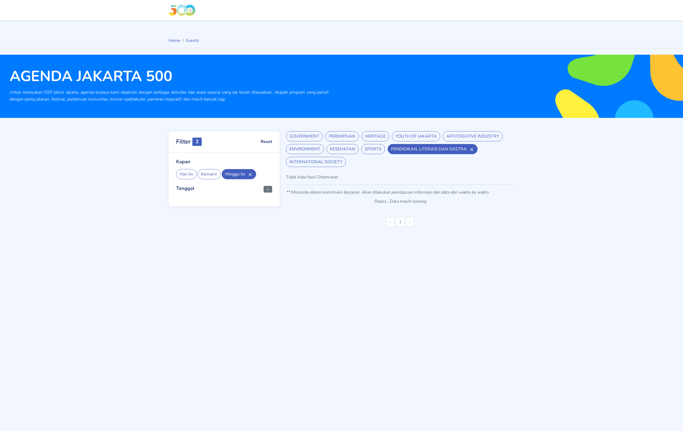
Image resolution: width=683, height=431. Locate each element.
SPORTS (373, 149)
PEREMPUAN (342, 136)
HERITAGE (375, 136)
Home (174, 40)
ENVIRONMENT (304, 149)
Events (192, 40)
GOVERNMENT (304, 136)
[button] (268, 189)
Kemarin (209, 174)
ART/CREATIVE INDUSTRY (472, 136)
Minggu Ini (235, 174)
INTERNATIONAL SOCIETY (315, 162)
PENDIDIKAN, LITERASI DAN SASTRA (429, 149)
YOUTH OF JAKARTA (416, 136)
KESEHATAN (342, 149)
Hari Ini (186, 174)
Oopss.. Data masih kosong (400, 201)
